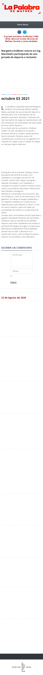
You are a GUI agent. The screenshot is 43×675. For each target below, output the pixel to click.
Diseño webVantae (21, 667)
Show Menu (22, 24)
